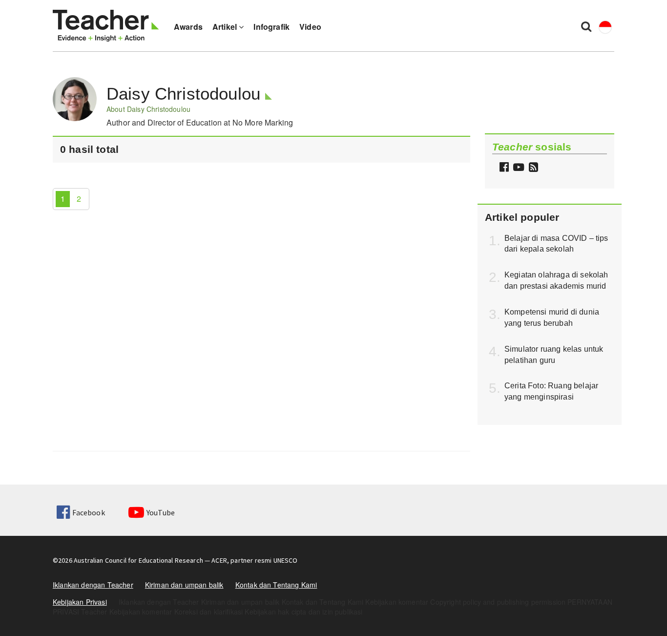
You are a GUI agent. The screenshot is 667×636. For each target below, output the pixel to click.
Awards (188, 26)
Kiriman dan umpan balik (184, 585)
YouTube (160, 512)
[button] (532, 167)
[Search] (586, 26)
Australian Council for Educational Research (138, 560)
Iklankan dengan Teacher (93, 585)
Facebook (88, 512)
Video (310, 26)
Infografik (271, 26)
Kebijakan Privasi (80, 602)
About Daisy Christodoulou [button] (148, 109)
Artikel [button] (225, 26)
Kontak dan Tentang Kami (276, 585)
